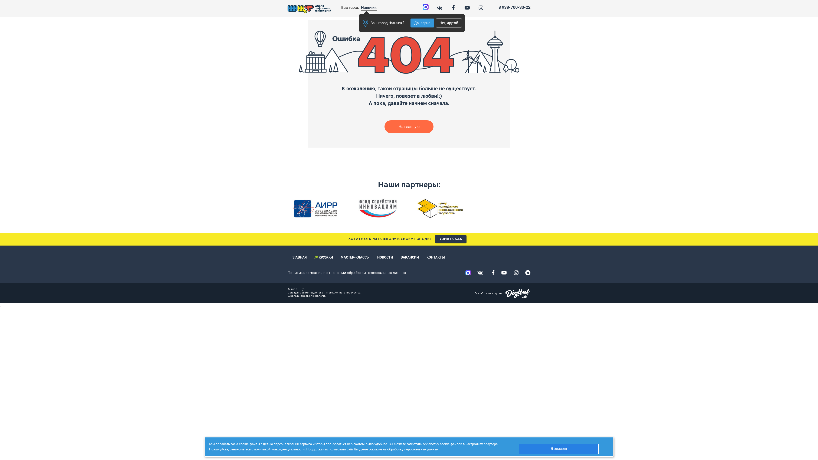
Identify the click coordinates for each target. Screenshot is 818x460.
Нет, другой (449, 23)
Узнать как (450, 239)
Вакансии (410, 257)
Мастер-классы (355, 257)
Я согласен (559, 449)
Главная (299, 257)
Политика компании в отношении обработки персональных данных (347, 273)
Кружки (325, 257)
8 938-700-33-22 (514, 7)
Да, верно (422, 23)
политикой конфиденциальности (279, 449)
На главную (409, 126)
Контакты (435, 257)
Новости (385, 257)
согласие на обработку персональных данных (403, 449)
